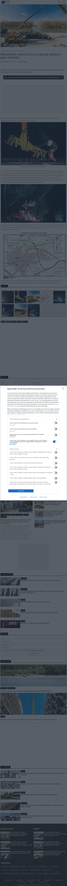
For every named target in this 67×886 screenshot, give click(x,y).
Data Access (33, 497)
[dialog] (33, 443)
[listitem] (33, 419)
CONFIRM (21, 491)
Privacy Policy (43, 497)
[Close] (63, 389)
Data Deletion (23, 497)
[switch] (55, 423)
